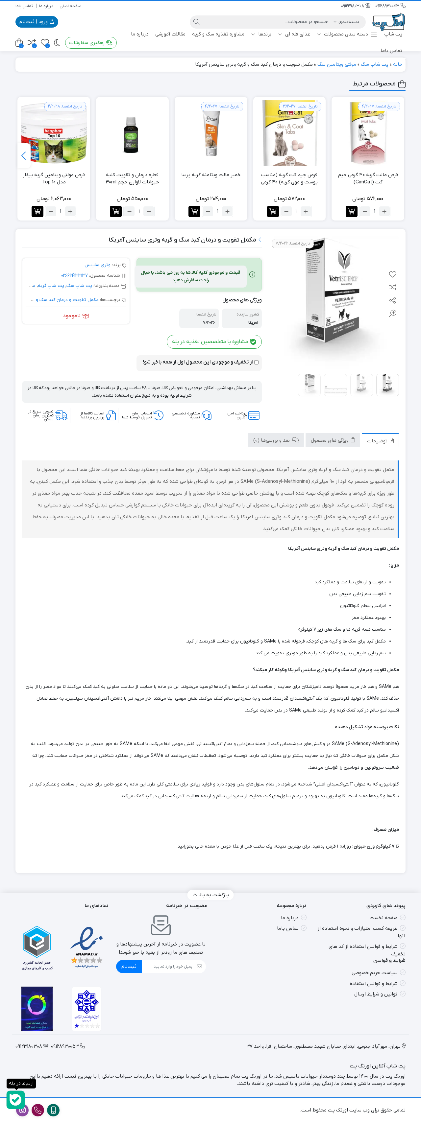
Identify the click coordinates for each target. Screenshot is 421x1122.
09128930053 (388, 6)
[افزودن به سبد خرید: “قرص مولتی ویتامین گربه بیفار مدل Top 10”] (37, 211)
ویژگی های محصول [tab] (330, 440)
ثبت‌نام (128, 966)
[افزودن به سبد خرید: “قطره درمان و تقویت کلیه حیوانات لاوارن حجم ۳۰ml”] (116, 211)
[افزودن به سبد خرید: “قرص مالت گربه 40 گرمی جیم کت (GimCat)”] (352, 211)
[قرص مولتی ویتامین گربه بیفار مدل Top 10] (54, 133)
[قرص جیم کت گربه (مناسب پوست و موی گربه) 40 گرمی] (290, 133)
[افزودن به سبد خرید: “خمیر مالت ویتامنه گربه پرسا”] (194, 211)
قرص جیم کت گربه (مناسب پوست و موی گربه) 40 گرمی (289, 179)
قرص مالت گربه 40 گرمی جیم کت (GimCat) (368, 179)
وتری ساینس (98, 265)
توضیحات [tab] (378, 440)
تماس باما (24, 6)
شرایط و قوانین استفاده (374, 983)
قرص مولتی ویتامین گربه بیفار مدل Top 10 (54, 179)
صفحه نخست (384, 918)
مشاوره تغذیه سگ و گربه (218, 34)
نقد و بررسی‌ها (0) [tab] (272, 440)
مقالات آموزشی (170, 34)
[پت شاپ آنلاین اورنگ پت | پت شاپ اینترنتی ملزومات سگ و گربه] (389, 21)
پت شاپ (393, 34)
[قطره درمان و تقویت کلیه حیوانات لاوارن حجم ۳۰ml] (132, 133)
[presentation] (24, 155)
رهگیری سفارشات (87, 42)
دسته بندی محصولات (345, 34)
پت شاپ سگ (374, 64)
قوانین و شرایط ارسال (376, 994)
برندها (264, 34)
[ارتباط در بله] (16, 1100)
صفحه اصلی (71, 6)
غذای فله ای (297, 34)
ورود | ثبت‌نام (34, 21)
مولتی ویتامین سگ (336, 64)
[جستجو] (196, 22)
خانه (397, 64)
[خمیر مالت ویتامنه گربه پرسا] (211, 133)
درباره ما (46, 6)
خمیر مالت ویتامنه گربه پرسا (210, 175)
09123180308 (353, 6)
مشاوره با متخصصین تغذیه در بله (210, 341)
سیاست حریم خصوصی (375, 973)
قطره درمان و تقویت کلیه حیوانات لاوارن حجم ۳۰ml (132, 179)
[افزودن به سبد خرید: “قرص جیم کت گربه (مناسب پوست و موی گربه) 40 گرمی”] (273, 211)
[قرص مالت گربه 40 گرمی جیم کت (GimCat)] (368, 133)
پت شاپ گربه (51, 286)
